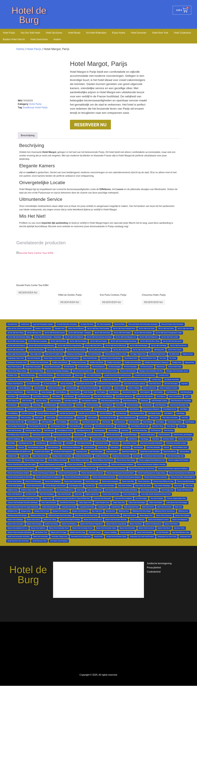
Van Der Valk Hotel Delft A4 (93, 345)
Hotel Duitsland (113, 430)
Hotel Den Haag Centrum (95, 434)
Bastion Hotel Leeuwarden (15, 524)
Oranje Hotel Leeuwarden (33, 366)
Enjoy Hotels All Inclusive (143, 485)
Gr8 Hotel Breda (184, 451)
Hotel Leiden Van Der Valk (108, 417)
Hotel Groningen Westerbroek (16, 426)
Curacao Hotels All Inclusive (110, 494)
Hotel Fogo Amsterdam (15, 430)
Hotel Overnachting (92, 405)
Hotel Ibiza (185, 417)
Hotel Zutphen (101, 392)
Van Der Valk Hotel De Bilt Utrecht (115, 345)
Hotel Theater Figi (13, 400)
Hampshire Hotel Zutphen (42, 451)
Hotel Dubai (124, 430)
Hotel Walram (56, 396)
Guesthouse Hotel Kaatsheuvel (63, 451)
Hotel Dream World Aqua (139, 430)
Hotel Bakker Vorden (55, 443)
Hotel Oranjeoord (107, 405)
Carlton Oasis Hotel (119, 502)
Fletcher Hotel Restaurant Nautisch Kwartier (21, 468)
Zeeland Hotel (25, 324)
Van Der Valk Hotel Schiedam (143, 332)
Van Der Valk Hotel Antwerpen (76, 349)
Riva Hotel (163, 358)
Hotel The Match (27, 400)
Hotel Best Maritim (168, 439)
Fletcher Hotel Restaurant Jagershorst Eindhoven (173, 468)
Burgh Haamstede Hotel (131, 507)
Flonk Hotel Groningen (14, 460)
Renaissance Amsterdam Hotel (17, 362)
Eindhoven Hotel (12, 490)
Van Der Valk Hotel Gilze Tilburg (149, 341)
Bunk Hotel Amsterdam (164, 507)
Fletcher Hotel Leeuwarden (110, 481)
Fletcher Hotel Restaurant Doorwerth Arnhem (120, 473)
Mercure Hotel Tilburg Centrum (17, 371)
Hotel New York (160, 33)
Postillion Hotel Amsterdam (133, 362)
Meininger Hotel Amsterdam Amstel (177, 371)
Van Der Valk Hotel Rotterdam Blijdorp (19, 337)
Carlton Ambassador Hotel (50, 507)
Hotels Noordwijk (71, 388)
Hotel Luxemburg (26, 417)
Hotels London (106, 388)
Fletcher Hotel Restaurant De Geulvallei (77, 477)
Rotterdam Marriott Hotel (148, 358)
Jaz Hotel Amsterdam (50, 383)
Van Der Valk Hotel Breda (158, 345)
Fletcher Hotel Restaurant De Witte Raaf (181, 473)
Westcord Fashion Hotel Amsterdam (172, 324)
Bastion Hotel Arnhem (171, 524)
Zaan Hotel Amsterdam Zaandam (43, 324)
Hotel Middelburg (13, 413)
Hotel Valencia (161, 396)
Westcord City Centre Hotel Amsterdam (20, 328)
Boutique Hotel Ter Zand (41, 511)
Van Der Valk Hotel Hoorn (58, 341)
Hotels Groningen (47, 392)
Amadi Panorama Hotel (39, 541)
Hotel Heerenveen (119, 422)
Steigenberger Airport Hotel (16, 358)
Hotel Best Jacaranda (184, 439)
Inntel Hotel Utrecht (155, 383)
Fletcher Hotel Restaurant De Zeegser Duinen (151, 473)
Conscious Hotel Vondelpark (123, 498)
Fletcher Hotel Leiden (92, 481)
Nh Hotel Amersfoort (146, 366)
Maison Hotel (79, 375)
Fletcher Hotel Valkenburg (75, 464)
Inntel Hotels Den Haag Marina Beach (108, 383)
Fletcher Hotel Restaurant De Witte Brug (20, 477)
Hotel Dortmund (155, 430)
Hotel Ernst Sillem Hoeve (33, 430)
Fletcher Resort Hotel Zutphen (126, 460)
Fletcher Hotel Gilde (128, 481)
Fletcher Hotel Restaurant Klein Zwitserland (112, 468)
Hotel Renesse (12, 405)
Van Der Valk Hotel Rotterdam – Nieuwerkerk (47, 337)
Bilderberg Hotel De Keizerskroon (165, 511)
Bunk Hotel (178, 507)
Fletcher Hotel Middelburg (52, 481)
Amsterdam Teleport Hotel (59, 536)
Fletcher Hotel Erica (144, 481)
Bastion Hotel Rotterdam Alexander (116, 519)
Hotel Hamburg (147, 422)
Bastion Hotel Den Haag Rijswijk (116, 524)
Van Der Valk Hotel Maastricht (149, 337)
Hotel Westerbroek (186, 392)
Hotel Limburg (51, 417)
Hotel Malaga (180, 413)
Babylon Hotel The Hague (58, 532)
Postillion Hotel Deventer (78, 362)
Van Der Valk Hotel (30, 33)
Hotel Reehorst (24, 405)
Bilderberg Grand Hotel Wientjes (17, 515)
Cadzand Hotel (115, 507)
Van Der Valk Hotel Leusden (169, 337)
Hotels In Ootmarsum (149, 388)
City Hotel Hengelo (141, 498)
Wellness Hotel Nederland (43, 328)
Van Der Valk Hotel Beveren (178, 345)
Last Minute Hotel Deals (171, 379)
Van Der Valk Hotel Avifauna (16, 349)
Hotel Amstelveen (53, 447)
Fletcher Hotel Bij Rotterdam (185, 481)
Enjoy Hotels (118, 33)
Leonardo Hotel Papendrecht (42, 379)
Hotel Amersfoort (89, 447)
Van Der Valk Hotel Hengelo (78, 341)
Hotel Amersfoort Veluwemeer (71, 447)
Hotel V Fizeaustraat (175, 396)
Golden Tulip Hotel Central (40, 456)
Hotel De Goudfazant (14, 439)
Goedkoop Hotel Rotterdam (83, 456)
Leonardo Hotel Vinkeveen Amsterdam (19, 379)
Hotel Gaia (182, 426)
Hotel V (187, 396)
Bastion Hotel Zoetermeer (164, 515)
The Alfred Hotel (174, 354)
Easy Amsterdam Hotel (95, 490)
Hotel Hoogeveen (32, 422)
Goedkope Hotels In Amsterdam (61, 456)
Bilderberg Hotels (124, 511)
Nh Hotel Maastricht (99, 366)
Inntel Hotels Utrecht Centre (85, 383)
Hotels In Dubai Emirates (15, 392)
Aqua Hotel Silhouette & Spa (180, 532)
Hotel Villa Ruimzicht (84, 396)
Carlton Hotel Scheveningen (136, 502)
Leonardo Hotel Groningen (90, 379)
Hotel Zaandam (158, 392)
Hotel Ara (21, 447)
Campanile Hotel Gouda (87, 507)
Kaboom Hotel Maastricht (15, 383)
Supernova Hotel (188, 354)
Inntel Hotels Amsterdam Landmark (134, 383)
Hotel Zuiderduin (182, 33)
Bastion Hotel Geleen (51, 524)
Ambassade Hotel (185, 536)
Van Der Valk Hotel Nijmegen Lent (126, 337)
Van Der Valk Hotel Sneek (102, 332)
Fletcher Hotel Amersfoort (34, 485)
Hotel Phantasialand (50, 405)
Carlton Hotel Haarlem (155, 502)
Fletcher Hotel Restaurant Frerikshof (44, 473)
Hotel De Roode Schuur (148, 434)
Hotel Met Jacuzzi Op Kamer (87, 413)
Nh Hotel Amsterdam (130, 366)
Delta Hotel (78, 494)
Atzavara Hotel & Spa (126, 532)
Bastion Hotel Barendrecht (153, 524)
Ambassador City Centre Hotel (167, 536)
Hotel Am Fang (102, 447)
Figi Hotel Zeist (90, 485)
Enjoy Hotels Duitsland (125, 485)
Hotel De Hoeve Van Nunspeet (183, 434)
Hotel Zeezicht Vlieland (129, 392)
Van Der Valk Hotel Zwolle (146, 328)
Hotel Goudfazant (75, 426)
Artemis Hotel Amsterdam (145, 532)
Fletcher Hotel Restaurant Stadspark (122, 464)
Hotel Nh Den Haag (100, 409)
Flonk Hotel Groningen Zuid (175, 456)
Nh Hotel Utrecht (69, 366)
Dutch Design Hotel (167, 490)
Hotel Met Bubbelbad (106, 413)
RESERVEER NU (90, 124)
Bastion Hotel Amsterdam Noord (59, 528)
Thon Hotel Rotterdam (94, 354)
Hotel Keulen (143, 417)
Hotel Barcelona (41, 443)
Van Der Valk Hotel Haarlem (98, 341)
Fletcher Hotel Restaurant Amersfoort (155, 477)
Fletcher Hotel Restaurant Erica (68, 473)
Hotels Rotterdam (39, 388)
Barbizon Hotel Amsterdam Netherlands (19, 532)
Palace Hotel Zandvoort (15, 366)
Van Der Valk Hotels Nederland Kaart (124, 328)
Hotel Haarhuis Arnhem (175, 422)
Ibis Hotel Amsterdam (171, 383)
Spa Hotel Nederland (34, 358)
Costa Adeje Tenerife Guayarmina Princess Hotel (155, 494)
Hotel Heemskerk (134, 422)
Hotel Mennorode (121, 413)
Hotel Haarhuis (189, 422)
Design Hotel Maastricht (184, 490)
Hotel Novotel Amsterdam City (179, 405)
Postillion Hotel (176, 362)
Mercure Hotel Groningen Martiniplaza (58, 371)
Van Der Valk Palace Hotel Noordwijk (98, 328)
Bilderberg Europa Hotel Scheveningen (60, 515)
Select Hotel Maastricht (72, 358)
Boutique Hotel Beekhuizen (80, 511)
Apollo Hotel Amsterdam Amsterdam (19, 536)
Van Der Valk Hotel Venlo (185, 328)
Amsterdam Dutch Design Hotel (80, 536)
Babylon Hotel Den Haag (77, 532)
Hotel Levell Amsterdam (66, 417)
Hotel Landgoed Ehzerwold (128, 417)
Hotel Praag (36, 405)
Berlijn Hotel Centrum (129, 515)
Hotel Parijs (9, 33)
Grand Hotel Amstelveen (129, 451)
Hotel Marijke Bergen (154, 413)
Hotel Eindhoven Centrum (65, 430)
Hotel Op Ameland (132, 405)
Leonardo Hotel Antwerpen (110, 379)
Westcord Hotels (120, 324)
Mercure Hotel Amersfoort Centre (106, 371)
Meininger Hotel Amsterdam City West (151, 371)
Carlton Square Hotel (85, 502)
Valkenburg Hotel (159, 349)
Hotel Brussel (133, 439)
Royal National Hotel (131, 358)
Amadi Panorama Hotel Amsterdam (18, 541)
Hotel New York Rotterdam (118, 409)
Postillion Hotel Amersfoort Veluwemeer (157, 362)
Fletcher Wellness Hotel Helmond (103, 460)
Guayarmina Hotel (81, 451)
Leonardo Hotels (164, 375)
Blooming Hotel (110, 511)
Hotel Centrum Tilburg (99, 439)
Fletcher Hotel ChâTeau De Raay (163, 481)
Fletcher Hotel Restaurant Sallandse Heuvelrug (151, 464)
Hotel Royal (144, 400)
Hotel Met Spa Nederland (67, 413)
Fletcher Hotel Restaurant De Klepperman (48, 477)
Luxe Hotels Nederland (94, 375)
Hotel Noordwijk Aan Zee (35, 409)
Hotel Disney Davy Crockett (41, 434)
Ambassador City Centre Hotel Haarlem (142, 536)
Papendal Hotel (189, 362)
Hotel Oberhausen (160, 405)
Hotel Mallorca (168, 413)
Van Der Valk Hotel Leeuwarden (37, 341)
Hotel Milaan (183, 409)
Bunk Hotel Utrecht (148, 507)
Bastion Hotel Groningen (34, 524)
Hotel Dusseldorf (99, 430)
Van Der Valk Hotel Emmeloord (172, 341)
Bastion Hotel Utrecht (14, 39)
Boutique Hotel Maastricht (60, 511)
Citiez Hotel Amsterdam (49, 502)
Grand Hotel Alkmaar (169, 451)
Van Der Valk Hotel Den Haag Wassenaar (41, 345)
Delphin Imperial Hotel (92, 494)
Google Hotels (24, 456)
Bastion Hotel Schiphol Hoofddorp (70, 519)
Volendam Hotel (59, 328)
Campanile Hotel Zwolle (69, 507)
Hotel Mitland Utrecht (169, 409)
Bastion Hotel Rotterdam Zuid (93, 519)
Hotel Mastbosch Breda (137, 413)
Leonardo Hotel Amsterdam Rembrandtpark (135, 379)
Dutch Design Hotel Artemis (149, 490)
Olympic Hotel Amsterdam (52, 366)
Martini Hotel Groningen (28, 375)
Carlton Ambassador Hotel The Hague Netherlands (23, 507)
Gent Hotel (136, 456)
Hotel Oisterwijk (147, 405)
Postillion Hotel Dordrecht (59, 362)
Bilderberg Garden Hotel (38, 515)
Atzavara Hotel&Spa (110, 532)
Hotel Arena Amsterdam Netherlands (151, 443)
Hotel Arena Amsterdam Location (176, 443)
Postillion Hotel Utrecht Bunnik (39, 362)
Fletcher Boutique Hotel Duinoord (55, 485)
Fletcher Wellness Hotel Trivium (34, 460)
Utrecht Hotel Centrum (175, 349)
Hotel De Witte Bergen (130, 434)
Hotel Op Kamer (54, 33)
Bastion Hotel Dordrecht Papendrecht (91, 524)
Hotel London (39, 417)
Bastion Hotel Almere (164, 528)
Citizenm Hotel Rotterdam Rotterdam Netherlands (23, 502)
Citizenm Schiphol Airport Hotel (176, 498)
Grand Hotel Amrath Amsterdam (150, 451)
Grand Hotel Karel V (112, 451)
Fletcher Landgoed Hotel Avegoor (178, 460)
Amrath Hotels (98, 536)
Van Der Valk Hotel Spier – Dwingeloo (79, 332)
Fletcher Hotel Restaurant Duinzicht (92, 473)
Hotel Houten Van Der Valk (16, 422)
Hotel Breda (74, 33)
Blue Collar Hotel (97, 511)
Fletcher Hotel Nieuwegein (33, 481)
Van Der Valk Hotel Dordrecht (16, 345)
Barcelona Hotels (179, 528)
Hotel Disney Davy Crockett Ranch (18, 434)
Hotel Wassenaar (24, 396)
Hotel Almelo (126, 447)
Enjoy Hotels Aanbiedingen (162, 485)
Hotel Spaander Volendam (89, 400)
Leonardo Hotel (156, 379)
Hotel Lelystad (92, 417)
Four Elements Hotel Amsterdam (153, 456)
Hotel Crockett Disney (63, 439)
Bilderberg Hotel (183, 511)
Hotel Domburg (168, 430)
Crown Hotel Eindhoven (130, 494)
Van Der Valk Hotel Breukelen (138, 345)
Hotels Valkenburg (25, 388)
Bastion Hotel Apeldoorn (38, 528)
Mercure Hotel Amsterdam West (83, 371)
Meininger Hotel (12, 375)
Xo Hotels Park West (87, 324)
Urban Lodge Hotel (35, 354)
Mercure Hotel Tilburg (36, 371)
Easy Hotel (80, 490)
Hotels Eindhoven (61, 392)
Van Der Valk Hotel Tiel (34, 332)
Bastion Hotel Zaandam (182, 515)
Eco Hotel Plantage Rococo (65, 490)
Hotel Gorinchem (39, 39)
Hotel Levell (80, 417)
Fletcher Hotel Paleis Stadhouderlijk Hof (183, 477)
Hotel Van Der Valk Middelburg (103, 396)
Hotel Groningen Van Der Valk (38, 426)
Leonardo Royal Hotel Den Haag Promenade (117, 375)
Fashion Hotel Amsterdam (106, 485)
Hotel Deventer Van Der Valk (62, 434)
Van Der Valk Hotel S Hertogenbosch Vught (169, 332)
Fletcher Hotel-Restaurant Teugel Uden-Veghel (22, 464)
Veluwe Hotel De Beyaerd (76, 328)
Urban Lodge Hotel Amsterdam (17, 354)
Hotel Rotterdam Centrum (159, 400)
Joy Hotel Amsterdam (33, 383)
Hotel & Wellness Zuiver (180, 447)
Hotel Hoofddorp (61, 422)
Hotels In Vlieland (134, 388)
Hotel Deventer (138, 33)
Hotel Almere (115, 447)
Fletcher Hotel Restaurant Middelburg (49, 468)
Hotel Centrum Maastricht (117, 439)
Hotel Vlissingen (69, 396)
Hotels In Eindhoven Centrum (168, 388)
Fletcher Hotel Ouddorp (15, 481)
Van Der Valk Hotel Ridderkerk (74, 337)
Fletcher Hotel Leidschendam (73, 481)
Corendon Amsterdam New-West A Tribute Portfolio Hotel (72, 498)
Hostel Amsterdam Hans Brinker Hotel (19, 451)
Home (20, 49)
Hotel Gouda (87, 426)
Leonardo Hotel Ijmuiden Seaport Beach (67, 379)
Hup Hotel (184, 383)
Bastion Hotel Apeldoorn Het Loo (17, 528)
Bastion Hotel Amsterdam (127, 528)
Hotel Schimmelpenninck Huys (110, 400)
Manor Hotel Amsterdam (64, 375)
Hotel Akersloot (138, 447)
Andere (57, 39)
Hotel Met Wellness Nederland (46, 413)
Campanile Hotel (103, 507)
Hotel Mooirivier (134, 409)
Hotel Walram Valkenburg (40, 396)
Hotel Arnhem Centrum (130, 443)
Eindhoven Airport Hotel (28, 490)
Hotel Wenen (11, 396)
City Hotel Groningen (157, 498)
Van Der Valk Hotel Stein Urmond (55, 332)
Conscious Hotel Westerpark (102, 498)
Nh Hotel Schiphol (83, 366)
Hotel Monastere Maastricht (151, 409)
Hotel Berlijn (11, 443)
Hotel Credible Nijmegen (81, 439)
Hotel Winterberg (172, 392)
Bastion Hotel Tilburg (50, 519)
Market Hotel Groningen (46, 375)
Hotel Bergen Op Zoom (25, 443)
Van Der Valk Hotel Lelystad (16, 341)
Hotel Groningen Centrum (58, 426)
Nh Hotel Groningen (114, 366)
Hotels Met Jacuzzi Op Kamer (89, 388)
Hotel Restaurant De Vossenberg (181, 400)
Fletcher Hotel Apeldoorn (15, 485)
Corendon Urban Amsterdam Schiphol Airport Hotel (23, 498)
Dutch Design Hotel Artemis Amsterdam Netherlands (121, 490)
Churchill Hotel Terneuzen (67, 502)
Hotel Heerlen (106, 422)
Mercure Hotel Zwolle (174, 366)
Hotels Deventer (75, 392)
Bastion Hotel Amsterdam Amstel (82, 528)
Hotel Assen (115, 443)
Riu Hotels (173, 358)
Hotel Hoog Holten (47, 422)
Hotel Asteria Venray (101, 443)
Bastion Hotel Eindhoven (69, 524)
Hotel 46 (166, 447)
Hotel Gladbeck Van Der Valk (139, 426)
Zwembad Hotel (12, 324)
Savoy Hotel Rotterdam (90, 358)
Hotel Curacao (49, 439)
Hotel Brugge (144, 439)
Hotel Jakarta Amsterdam (170, 417)
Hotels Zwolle (12, 388)
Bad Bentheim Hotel (41, 532)
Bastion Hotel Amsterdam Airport (106, 528)
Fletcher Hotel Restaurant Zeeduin (97, 464)
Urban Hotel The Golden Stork (54, 354)
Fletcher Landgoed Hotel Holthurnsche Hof (152, 460)
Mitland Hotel (161, 366)
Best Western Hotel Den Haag (110, 515)
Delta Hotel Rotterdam (64, 494)
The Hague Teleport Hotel (138, 354)
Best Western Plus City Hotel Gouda (86, 515)
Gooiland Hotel (12, 456)
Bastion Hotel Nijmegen (137, 519)
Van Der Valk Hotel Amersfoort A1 (99, 349)
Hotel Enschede (49, 430)
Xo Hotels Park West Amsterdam (67, 324)
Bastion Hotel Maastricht (179, 519)
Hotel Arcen (11, 447)
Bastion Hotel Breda (136, 524)
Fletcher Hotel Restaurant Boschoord (104, 477)
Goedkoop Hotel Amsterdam (121, 456)
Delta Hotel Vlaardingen (47, 494)
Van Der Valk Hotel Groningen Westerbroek (123, 341)
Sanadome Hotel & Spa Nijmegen (111, 358)
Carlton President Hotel (102, 502)
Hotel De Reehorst (164, 434)
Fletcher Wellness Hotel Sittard (57, 460)
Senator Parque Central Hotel (52, 358)
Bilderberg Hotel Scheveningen (142, 511)
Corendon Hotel (46, 498)
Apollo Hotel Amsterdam (40, 536)
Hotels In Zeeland (119, 388)
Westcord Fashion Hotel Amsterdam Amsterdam (143, 324)
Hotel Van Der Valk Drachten (144, 396)
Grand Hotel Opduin (96, 451)
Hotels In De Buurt (32, 392)
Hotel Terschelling (55, 400)
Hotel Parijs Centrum (66, 405)
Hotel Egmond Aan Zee (84, 430)
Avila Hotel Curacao (95, 532)
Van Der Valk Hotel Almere (121, 349)
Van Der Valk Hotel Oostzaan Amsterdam (99, 337)
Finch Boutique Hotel (75, 485)
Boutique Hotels (26, 511)
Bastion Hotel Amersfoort (146, 528)
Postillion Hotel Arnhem (114, 362)
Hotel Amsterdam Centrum (36, 447)
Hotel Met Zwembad (27, 413)
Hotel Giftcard (171, 426)
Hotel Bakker (69, 443)
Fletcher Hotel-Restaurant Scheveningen (51, 464)
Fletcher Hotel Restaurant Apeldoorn (130, 477)
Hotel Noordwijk (51, 409)
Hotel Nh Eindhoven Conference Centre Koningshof (75, 409)
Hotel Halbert (160, 422)
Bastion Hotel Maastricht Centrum (158, 519)
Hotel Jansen (155, 417)
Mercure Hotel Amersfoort (128, 371)
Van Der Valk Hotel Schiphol (122, 332)
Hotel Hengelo (74, 422)
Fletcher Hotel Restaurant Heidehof (18, 473)
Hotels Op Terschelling (55, 388)
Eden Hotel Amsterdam (46, 490)
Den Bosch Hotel (31, 494)
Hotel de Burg (29, 15)
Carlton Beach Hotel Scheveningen (176, 502)
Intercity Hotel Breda (66, 383)
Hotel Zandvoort (145, 392)
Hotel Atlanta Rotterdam (84, 443)
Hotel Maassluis (12, 417)
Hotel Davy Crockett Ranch (32, 439)
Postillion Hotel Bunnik (96, 362)
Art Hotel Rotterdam (96, 33)
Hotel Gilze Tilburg (157, 426)
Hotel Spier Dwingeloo (71, 400)
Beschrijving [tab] (28, 135)
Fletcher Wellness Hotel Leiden (79, 460)
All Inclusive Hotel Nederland (58, 541)
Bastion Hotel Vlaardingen (15, 519)
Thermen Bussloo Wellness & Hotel (115, 354)
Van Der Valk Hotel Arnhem (55, 349)
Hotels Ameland (88, 392)
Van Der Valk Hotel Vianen (166, 328)
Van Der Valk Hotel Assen (36, 349)
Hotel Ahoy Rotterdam (153, 447)
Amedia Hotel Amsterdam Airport (116, 536)
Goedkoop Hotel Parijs (35, 107)
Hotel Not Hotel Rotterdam (16, 409)
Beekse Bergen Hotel (146, 515)
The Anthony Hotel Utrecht (157, 354)
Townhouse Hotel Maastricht (75, 354)
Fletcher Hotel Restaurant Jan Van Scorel (141, 468)
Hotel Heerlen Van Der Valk (90, 422)
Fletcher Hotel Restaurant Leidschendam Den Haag (79, 468)
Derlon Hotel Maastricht (15, 494)
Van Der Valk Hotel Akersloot (141, 349)
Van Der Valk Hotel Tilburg (15, 332)
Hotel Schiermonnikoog (130, 400)
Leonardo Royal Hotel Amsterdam (145, 375)
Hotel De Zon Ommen (113, 434)
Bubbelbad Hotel (12, 511)
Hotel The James (41, 400)
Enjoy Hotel (189, 485)
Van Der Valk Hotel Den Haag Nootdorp (69, 345)
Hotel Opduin (120, 405)
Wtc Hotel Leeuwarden (104, 324)
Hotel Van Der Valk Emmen (124, 396)
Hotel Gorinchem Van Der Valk (104, 426)
